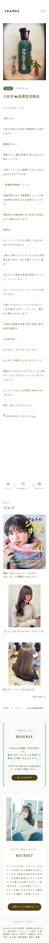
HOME (6, 708)
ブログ (17, 708)
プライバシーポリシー (24, 921)
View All (37, 696)
